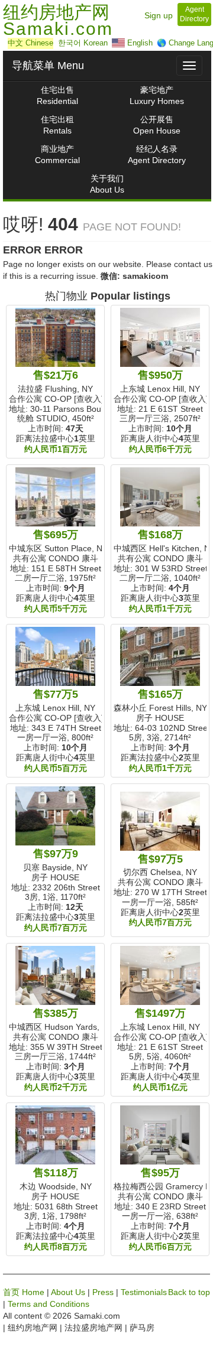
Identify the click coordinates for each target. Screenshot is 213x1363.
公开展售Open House (156, 125)
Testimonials (144, 1292)
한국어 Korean (83, 42)
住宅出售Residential (57, 95)
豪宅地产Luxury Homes (157, 95)
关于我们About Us (107, 184)
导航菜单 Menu (48, 65)
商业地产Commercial (57, 154)
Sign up (158, 15)
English (139, 42)
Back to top (189, 1292)
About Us (68, 1292)
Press (103, 1292)
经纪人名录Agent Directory (157, 154)
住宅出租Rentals (57, 125)
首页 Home (23, 1292)
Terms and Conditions (48, 1304)
